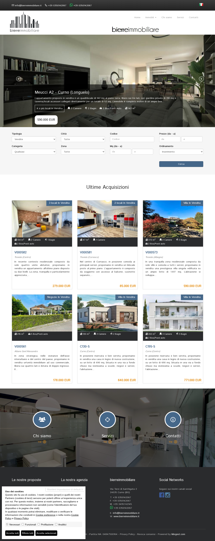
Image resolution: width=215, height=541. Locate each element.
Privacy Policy (127, 534)
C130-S (85, 346)
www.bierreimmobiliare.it (126, 516)
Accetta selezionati (46, 533)
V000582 (20, 252)
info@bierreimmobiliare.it (28, 5)
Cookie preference (45, 515)
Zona (64, 146)
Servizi (180, 17)
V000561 (20, 346)
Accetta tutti (12, 533)
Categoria (17, 146)
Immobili (150, 17)
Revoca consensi (146, 534)
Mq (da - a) (116, 146)
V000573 (151, 252)
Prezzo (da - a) (167, 134)
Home (137, 17)
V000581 (86, 252)
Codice (113, 134)
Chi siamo (166, 17)
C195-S (150, 346)
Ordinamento (166, 146)
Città (64, 134)
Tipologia (17, 134)
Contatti (193, 17)
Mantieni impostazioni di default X (65, 489)
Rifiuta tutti (27, 533)
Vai (39, 441)
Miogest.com (178, 534)
